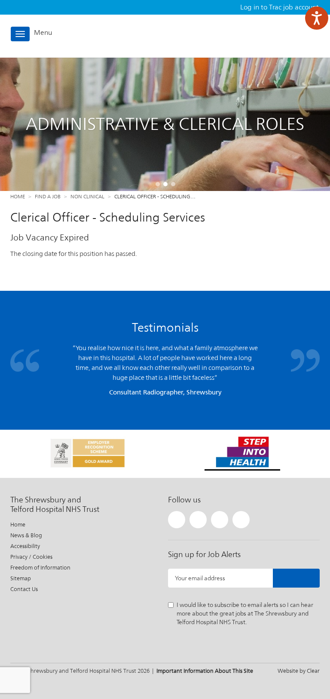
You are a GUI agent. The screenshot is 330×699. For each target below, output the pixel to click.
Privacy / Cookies (31, 557)
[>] (296, 578)
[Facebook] (198, 519)
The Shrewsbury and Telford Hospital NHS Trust (282, 36)
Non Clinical (87, 197)
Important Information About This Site (204, 671)
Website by (299, 671)
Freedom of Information (40, 567)
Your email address (200, 578)
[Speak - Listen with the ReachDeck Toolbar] (316, 18)
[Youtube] (241, 519)
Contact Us (24, 589)
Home (17, 197)
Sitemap (20, 578)
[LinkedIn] (219, 519)
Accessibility (25, 546)
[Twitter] (176, 519)
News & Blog (26, 535)
